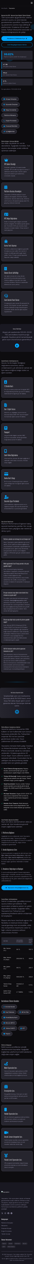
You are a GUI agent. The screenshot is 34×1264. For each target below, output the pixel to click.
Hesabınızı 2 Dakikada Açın (16, 38)
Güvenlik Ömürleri (12, 104)
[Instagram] (5, 1213)
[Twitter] (2, 1213)
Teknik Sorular (5, 1234)
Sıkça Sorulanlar (11, 110)
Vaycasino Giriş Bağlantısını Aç (18, 888)
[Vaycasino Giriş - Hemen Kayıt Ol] (17, 346)
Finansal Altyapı (6, 1228)
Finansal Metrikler (11, 126)
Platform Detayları (7, 1223)
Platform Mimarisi (10, 115)
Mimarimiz (4, 1226)
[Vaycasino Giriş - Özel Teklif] (17, 712)
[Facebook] (8, 1213)
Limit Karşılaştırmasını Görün (17, 45)
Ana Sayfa (4, 8)
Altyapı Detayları (11, 99)
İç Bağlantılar (10, 131)
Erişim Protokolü (11, 121)
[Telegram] (11, 1213)
